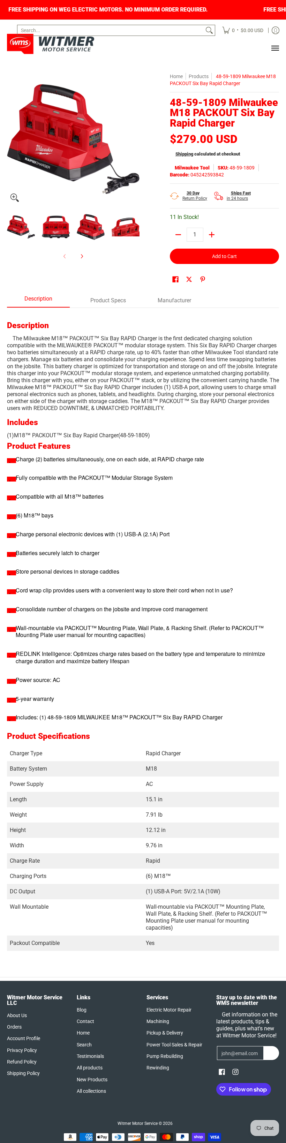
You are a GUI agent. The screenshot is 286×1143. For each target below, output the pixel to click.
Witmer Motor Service (138, 1123)
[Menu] (275, 48)
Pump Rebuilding (164, 1056)
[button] (175, 279)
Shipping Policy (23, 1073)
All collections (91, 1091)
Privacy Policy (22, 1050)
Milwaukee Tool (192, 168)
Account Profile (23, 1038)
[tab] (38, 301)
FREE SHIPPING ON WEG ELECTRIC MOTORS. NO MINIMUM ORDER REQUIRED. (140, 10)
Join (271, 1053)
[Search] (209, 30)
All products (90, 1067)
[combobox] (110, 30)
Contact (85, 1021)
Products (199, 76)
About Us (17, 1015)
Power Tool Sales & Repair (174, 1044)
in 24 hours (239, 196)
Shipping (184, 154)
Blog (81, 1010)
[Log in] (276, 30)
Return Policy (194, 196)
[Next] (134, 139)
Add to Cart (224, 256)
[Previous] (12, 139)
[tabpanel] (143, 629)
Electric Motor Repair (168, 1010)
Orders (14, 1027)
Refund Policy (22, 1062)
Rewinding (157, 1067)
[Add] (211, 234)
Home (176, 76)
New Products (92, 1079)
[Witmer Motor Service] (50, 44)
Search (84, 1044)
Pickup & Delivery (164, 1033)
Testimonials (90, 1056)
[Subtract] (178, 234)
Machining (157, 1021)
